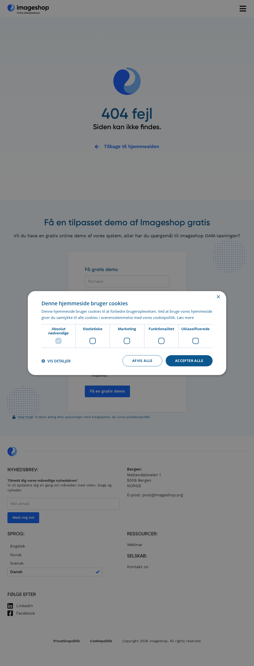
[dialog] (127, 333)
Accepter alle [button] (189, 360)
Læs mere (185, 317)
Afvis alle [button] (142, 360)
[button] (56, 360)
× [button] (218, 297)
